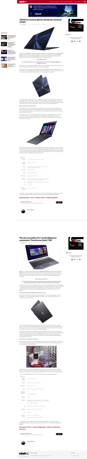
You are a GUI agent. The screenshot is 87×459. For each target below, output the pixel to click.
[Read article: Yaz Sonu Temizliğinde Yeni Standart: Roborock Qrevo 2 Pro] (4, 66)
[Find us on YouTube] (74, 455)
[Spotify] (74, 41)
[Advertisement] (8, 16)
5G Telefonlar (77, 1)
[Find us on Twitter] (71, 455)
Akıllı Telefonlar (37, 24)
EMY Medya (26, 456)
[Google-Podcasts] (77, 41)
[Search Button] (82, 2)
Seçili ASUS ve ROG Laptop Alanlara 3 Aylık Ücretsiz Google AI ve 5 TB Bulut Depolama (12, 44)
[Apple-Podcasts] (72, 41)
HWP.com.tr (32, 455)
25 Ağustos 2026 (10, 67)
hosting (35, 455)
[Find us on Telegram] (78, 455)
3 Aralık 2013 (30, 24)
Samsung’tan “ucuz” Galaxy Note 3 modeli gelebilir (38, 197)
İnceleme (52, 1)
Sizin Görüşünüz (69, 1)
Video (62, 1)
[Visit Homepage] (23, 2)
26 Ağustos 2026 (10, 61)
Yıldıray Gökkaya (23, 24)
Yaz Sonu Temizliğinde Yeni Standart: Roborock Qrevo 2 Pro (12, 65)
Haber (57, 1)
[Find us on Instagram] (76, 455)
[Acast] (80, 41)
